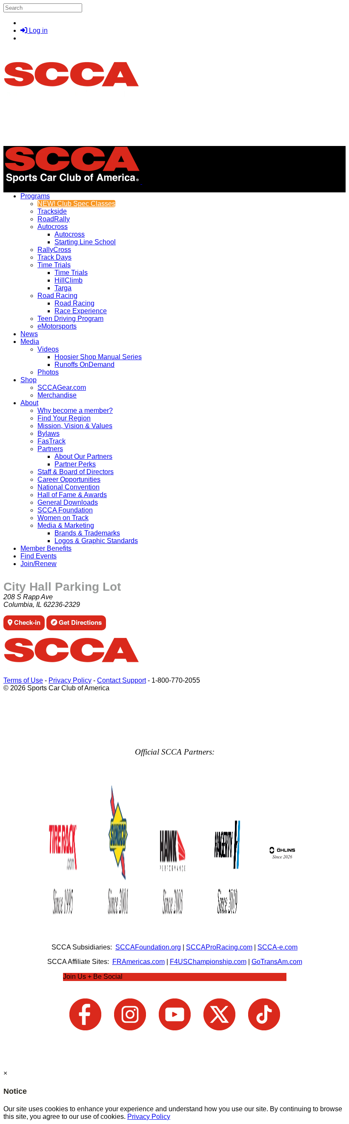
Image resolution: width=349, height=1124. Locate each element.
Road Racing (57, 295)
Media (29, 341)
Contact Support (121, 680)
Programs (35, 196)
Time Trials (54, 265)
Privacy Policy (70, 680)
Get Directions (79, 622)
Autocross (52, 226)
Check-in (26, 622)
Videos (48, 349)
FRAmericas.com (138, 961)
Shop (28, 379)
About (29, 402)
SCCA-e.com (277, 947)
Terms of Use (23, 680)
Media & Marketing (65, 525)
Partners (50, 448)
